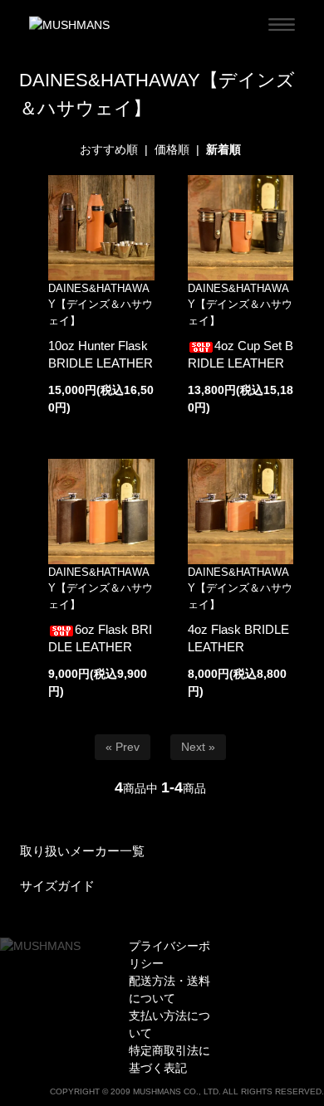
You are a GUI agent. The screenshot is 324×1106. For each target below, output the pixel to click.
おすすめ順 (109, 149)
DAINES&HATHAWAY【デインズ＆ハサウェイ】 (100, 304)
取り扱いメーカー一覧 (82, 851)
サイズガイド (57, 886)
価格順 (172, 149)
